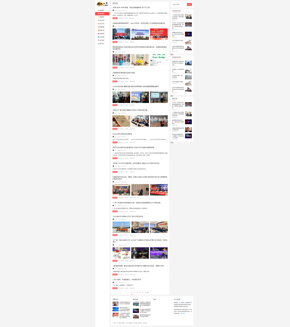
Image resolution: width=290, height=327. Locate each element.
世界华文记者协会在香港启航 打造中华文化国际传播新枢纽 (133, 147)
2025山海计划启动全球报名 (122, 134)
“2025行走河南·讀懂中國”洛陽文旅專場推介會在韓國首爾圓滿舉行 (136, 86)
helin (115, 26)
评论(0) (126, 18)
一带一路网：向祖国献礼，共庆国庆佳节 (127, 279)
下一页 (147, 292)
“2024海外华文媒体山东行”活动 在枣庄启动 (128, 216)
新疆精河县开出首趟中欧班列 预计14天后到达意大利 (178, 63)
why (115, 10)
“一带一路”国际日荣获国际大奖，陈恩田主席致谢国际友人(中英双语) (137, 203)
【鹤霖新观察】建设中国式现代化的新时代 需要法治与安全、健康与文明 (138, 266)
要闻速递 (115, 18)
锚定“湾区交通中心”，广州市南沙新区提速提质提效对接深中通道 (124, 309)
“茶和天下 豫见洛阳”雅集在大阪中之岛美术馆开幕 (130, 110)
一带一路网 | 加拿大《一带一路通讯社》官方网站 (126, 323)
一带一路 (180, 302)
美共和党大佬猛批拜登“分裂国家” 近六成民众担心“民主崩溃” (178, 136)
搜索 (189, 4)
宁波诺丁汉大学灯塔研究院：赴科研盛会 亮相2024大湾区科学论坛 (136, 163)
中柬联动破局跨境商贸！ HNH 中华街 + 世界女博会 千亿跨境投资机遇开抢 (139, 23)
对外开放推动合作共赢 (177, 40)
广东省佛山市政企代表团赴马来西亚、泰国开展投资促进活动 (178, 16)
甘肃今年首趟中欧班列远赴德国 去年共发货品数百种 (178, 48)
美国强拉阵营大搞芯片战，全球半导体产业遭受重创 (178, 34)
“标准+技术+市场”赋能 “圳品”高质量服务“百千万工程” (131, 7)
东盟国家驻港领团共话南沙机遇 (124, 73)
